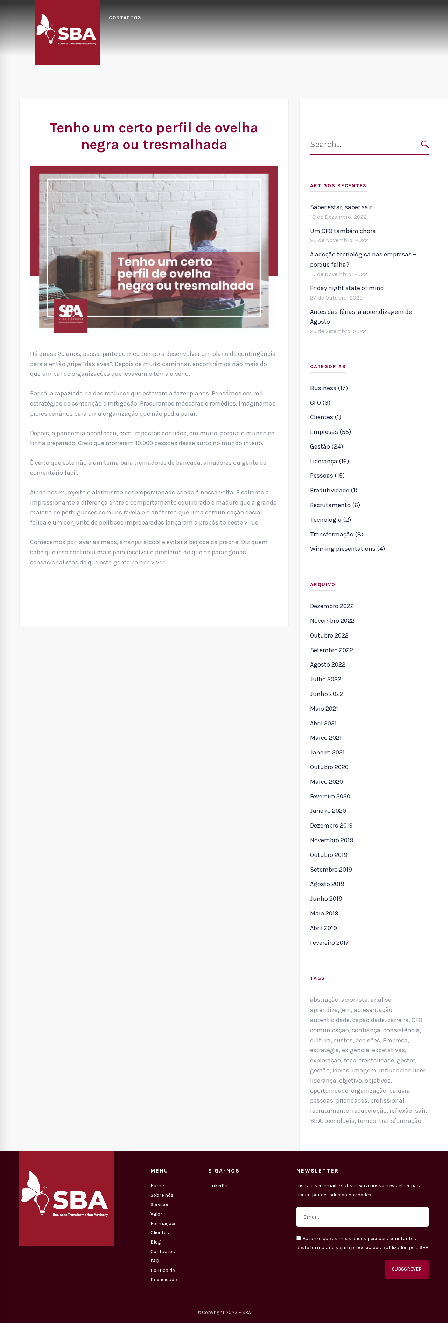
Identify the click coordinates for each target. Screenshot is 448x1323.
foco (350, 1060)
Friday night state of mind (347, 288)
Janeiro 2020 (328, 811)
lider (419, 1070)
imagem (364, 1070)
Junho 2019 (326, 898)
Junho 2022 (326, 694)
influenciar (394, 1070)
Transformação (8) (336, 534)
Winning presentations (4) (347, 549)
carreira (398, 1020)
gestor (406, 1060)
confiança (366, 1030)
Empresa (395, 1040)
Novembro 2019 (332, 840)
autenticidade (330, 1020)
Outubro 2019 (329, 855)
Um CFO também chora (343, 231)
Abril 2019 (323, 928)
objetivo (350, 1080)
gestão (320, 1070)
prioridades (352, 1100)
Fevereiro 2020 (330, 796)
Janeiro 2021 (327, 752)
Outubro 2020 (329, 767)
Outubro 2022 (329, 635)
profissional (387, 1100)
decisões (368, 1040)
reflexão (401, 1110)
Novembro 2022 (332, 621)
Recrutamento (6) (335, 505)
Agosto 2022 (327, 664)
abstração (324, 1000)
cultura (320, 1040)
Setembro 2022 (331, 650)
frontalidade (376, 1060)
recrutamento (329, 1110)
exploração (325, 1060)
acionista (354, 1000)
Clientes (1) (325, 417)
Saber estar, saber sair (341, 207)
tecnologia (339, 1121)
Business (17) (329, 388)
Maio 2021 (324, 708)
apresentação (373, 1010)
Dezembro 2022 (332, 606)
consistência (401, 1030)
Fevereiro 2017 (329, 942)
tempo (367, 1121)
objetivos (378, 1080)
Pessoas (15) (327, 475)
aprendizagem (330, 1010)
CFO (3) (320, 403)
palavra (399, 1091)
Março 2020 (326, 782)
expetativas (388, 1050)
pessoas (321, 1100)
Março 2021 (326, 737)
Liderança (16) (329, 461)
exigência (355, 1050)
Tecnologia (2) (330, 519)
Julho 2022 (325, 679)
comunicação (329, 1030)
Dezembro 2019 (331, 825)
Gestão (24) (326, 446)
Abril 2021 (323, 723)
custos (343, 1040)
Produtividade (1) (333, 490)
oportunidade (329, 1091)
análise (381, 1000)
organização (368, 1091)
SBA (316, 1121)
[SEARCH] (425, 144)
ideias (340, 1070)
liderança (323, 1080)
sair (420, 1110)
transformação (400, 1121)
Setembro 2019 (331, 869)
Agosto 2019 (327, 884)
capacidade (368, 1020)
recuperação (369, 1110)
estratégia (324, 1050)
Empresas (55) (330, 432)
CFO (417, 1020)
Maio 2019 (324, 913)
